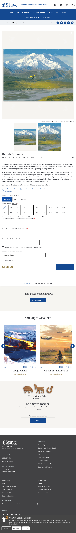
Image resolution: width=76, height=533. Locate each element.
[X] (68, 22)
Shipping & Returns (44, 451)
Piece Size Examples (13, 195)
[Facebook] (58, 22)
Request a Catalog (44, 486)
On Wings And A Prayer (56, 370)
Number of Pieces (10, 204)
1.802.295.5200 (7, 458)
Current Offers (43, 460)
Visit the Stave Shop (9, 486)
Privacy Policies (7, 493)
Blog (3, 483)
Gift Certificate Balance (46, 464)
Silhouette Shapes (15, 229)
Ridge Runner (20, 370)
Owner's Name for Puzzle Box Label (11, 238)
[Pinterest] (72, 22)
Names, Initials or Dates (25, 218)
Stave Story (6, 480)
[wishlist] (73, 157)
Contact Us (45, 17)
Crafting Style (12, 251)
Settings (6, 528)
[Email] (61, 22)
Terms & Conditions (8, 496)
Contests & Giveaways (45, 467)
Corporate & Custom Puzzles (47, 448)
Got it (26, 528)
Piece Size (11, 195)
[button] (55, 5)
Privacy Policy (13, 524)
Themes (9, 23)
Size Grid (14, 203)
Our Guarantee (7, 489)
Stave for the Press (44, 489)
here (47, 185)
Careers (40, 483)
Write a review (38, 300)
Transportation (17, 23)
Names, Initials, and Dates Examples (24, 218)
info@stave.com (7, 461)
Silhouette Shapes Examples (19, 228)
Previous (3, 346)
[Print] (65, 22)
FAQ (39, 454)
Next (73, 346)
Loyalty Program (43, 457)
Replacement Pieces (45, 493)
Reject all (16, 528)
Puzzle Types (42, 445)
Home (4, 23)
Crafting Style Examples (16, 251)
